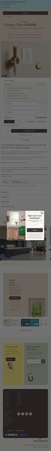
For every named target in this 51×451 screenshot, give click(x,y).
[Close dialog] (42, 213)
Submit (35, 230)
